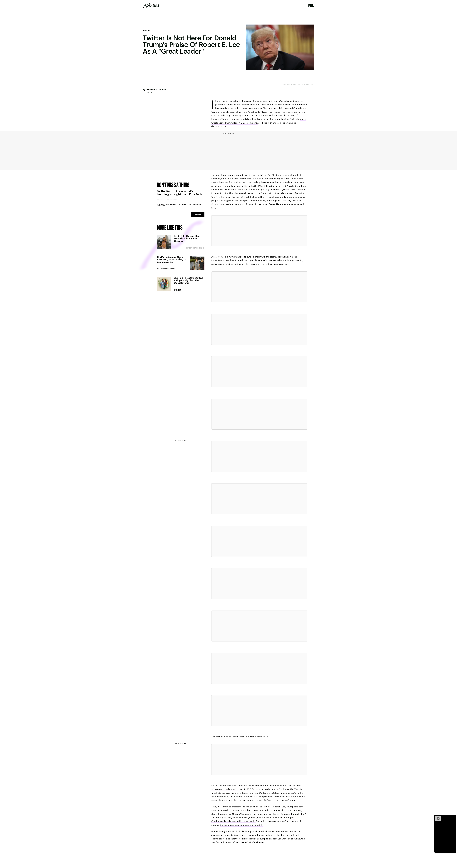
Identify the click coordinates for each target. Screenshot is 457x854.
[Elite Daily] (151, 5)
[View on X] (259, 230)
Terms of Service (194, 204)
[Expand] (437, 816)
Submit (198, 215)
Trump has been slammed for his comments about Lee (264, 785)
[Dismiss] (453, 816)
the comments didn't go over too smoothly (241, 825)
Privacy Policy (161, 205)
